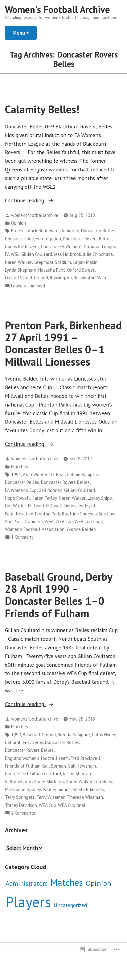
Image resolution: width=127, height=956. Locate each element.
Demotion (69, 231)
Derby (37, 742)
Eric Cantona (45, 246)
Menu (24, 32)
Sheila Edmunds (88, 789)
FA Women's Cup (21, 490)
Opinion (18, 223)
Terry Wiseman (50, 797)
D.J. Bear (57, 474)
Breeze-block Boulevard (35, 231)
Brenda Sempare (74, 735)
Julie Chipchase (98, 254)
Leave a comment (28, 286)
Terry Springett (20, 797)
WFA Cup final (88, 521)
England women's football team (37, 758)
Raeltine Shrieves (79, 514)
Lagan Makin (85, 262)
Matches (19, 467)
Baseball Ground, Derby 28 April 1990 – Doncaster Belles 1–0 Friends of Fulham (58, 595)
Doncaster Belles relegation (33, 239)
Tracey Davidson (21, 805)
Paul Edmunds (57, 789)
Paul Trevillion (19, 514)
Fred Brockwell (85, 758)
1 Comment (22, 537)
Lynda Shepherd (20, 270)
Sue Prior (13, 521)
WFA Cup (64, 521)
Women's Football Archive (57, 9)
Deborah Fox (17, 742)
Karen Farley (44, 498)
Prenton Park (47, 514)
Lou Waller (15, 506)
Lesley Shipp (100, 498)
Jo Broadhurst (18, 782)
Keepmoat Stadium (52, 262)
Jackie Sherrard (77, 774)
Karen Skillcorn (49, 782)
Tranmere (33, 521)
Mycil (90, 506)
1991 (16, 474)
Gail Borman (50, 490)
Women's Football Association (34, 529)
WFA (49, 521)
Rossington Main (90, 278)
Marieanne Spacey (23, 789)
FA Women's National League (87, 246)
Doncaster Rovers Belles (87, 239)
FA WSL (12, 254)
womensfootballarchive (34, 215)
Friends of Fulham (22, 766)
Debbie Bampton (83, 474)
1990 (16, 735)
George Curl (16, 774)
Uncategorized (70, 905)
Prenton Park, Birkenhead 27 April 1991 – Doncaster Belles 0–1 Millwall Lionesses (63, 343)
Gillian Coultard (36, 254)
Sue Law (107, 514)
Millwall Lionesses (64, 506)
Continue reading (25, 200)
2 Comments (23, 813)
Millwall (36, 506)
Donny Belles (18, 246)
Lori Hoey (103, 782)
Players (28, 901)
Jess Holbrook (67, 254)
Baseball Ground (39, 735)
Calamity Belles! (42, 109)
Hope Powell (17, 498)
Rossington (61, 278)
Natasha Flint (51, 270)
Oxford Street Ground (26, 278)
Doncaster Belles (98, 231)
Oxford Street (81, 270)
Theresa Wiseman (85, 797)
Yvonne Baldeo (81, 529)
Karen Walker (18, 262)
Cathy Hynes (104, 735)
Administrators (27, 883)
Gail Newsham (82, 766)
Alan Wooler (35, 474)
